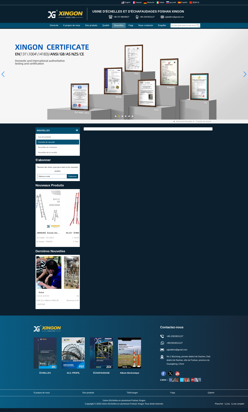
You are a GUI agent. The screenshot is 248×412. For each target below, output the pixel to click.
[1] (124, 74)
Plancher (219, 404)
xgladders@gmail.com (174, 17)
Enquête (162, 25)
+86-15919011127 (147, 17)
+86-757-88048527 (121, 17)
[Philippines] (58, 272)
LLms (227, 404)
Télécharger (132, 393)
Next (78, 213)
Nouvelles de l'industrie (47, 147)
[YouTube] (196, 380)
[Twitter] (170, 373)
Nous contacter (145, 25)
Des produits (91, 25)
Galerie (211, 393)
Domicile (54, 25)
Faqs (131, 25)
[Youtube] (177, 373)
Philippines (58, 292)
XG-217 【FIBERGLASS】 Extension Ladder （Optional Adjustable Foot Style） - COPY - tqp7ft (58, 233)
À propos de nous (71, 25)
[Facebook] (163, 373)
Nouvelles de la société (47, 152)
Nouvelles (119, 25)
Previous (37, 213)
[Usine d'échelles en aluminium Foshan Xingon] (65, 14)
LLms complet (237, 404)
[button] (115, 116)
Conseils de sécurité (46, 142)
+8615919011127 (175, 343)
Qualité (105, 25)
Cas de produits (44, 137)
